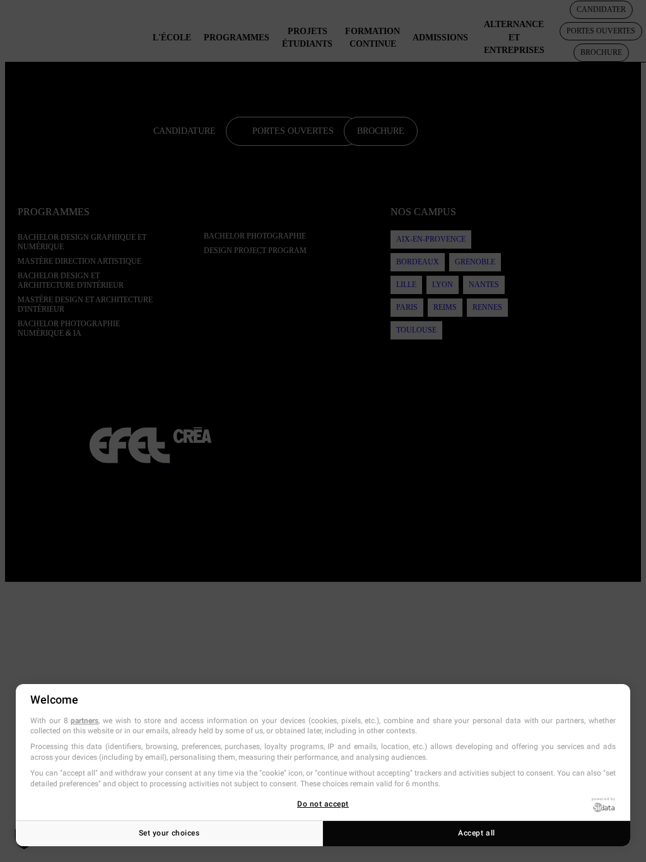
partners (84, 720)
